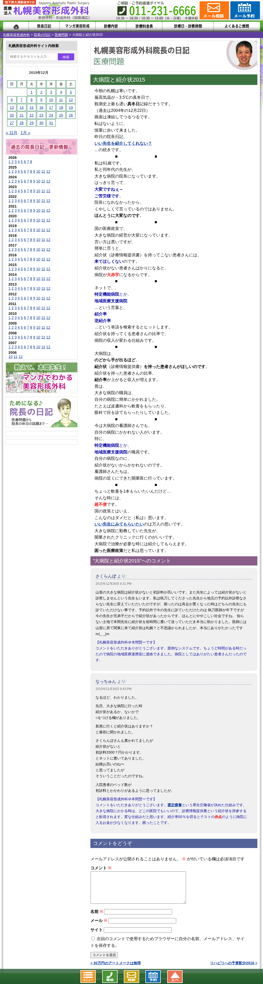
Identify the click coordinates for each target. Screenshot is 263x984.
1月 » (25, 133)
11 (61, 100)
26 (71, 115)
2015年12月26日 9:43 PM (114, 688)
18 (61, 107)
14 (22, 107)
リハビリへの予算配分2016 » (233, 963)
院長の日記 (42, 35)
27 (12, 123)
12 (71, 100)
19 (71, 107)
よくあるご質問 (237, 26)
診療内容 (111, 26)
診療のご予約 (244, 10)
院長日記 (44, 26)
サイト (96, 930)
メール (98, 920)
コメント (100, 868)
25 (61, 115)
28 (22, 123)
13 (12, 107)
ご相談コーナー (213, 10)
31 (51, 123)
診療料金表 (144, 26)
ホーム (16, 26)
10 (51, 100)
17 (51, 107)
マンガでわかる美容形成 (77, 26)
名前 (96, 911)
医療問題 (61, 35)
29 (32, 123)
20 (12, 115)
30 (41, 123)
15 (32, 107)
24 (51, 115)
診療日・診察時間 (187, 26)
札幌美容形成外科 (16, 35)
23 (41, 115)
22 (32, 115)
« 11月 (11, 133)
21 (22, 115)
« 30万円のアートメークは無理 (115, 963)
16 (41, 107)
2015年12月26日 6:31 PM (114, 583)
